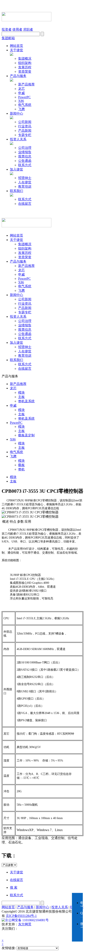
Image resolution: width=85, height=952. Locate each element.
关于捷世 (16, 50)
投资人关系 (18, 139)
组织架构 (24, 63)
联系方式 (24, 165)
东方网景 (24, 924)
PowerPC (24, 97)
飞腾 (21, 109)
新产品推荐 (26, 84)
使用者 (17, 29)
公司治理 (24, 147)
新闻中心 (16, 113)
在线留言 (24, 203)
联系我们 (16, 191)
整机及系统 (26, 401)
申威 (21, 93)
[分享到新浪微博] (18, 934)
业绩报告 (24, 152)
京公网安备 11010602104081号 (27, 920)
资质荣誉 (24, 71)
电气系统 (24, 105)
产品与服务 (18, 76)
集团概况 (24, 58)
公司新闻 (24, 122)
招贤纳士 (24, 178)
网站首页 (16, 45)
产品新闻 (24, 130)
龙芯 (21, 88)
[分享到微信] (7, 934)
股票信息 (24, 156)
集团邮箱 (8, 38)
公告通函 (24, 160)
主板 (21, 397)
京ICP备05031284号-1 (21, 916)
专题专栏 (24, 135)
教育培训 (24, 186)
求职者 (28, 29)
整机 (21, 469)
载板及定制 (26, 435)
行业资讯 (24, 126)
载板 (21, 465)
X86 (21, 101)
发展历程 (24, 67)
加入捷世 (16, 169)
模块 (21, 392)
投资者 (7, 29)
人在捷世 (24, 182)
